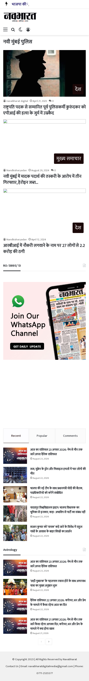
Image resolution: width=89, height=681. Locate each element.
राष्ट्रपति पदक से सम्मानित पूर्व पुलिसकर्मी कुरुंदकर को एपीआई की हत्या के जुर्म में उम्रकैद (44, 110)
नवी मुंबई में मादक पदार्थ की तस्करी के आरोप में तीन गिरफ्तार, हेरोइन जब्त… (42, 179)
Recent (16, 435)
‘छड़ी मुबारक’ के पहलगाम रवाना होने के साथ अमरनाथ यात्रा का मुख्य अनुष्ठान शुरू (58, 583)
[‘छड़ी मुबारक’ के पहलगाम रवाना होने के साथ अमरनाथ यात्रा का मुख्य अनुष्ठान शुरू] (15, 587)
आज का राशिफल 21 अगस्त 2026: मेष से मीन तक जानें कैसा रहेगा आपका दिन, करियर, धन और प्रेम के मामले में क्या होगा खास (56, 624)
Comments (70, 435)
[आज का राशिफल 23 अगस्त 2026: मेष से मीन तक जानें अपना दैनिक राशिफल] (15, 456)
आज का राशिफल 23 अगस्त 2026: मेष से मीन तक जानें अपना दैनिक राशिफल (56, 452)
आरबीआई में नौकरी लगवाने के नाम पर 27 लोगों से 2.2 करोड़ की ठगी (44, 248)
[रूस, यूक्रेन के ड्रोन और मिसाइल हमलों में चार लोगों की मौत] (15, 475)
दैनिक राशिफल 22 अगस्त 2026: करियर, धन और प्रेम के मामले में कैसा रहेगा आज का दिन (58, 602)
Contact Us (12, 666)
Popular (42, 435)
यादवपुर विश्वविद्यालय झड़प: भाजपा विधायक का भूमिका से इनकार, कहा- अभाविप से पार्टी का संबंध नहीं (58, 510)
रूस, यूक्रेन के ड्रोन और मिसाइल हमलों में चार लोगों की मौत (58, 471)
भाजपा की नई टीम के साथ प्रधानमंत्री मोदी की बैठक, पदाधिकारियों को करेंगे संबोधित (56, 490)
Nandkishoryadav (16, 170)
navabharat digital (17, 101)
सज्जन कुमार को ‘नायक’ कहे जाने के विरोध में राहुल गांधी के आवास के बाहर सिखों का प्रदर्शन (56, 529)
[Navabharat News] (20, 17)
